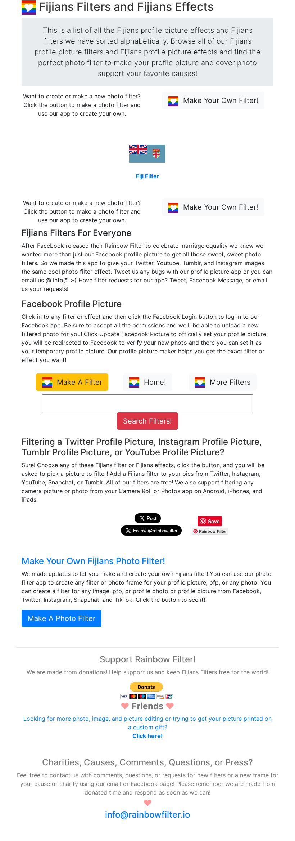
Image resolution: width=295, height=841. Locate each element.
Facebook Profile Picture (72, 304)
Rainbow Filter (124, 245)
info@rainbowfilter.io (147, 814)
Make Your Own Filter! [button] (219, 100)
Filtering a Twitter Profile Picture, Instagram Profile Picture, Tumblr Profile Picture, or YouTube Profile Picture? (142, 447)
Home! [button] (154, 382)
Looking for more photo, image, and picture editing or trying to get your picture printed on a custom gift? (147, 727)
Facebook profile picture (129, 254)
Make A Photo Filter (61, 618)
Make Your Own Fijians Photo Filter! (93, 561)
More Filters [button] (229, 382)
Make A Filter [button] (78, 382)
